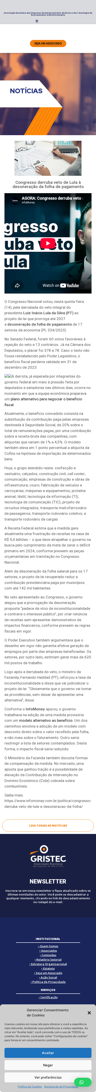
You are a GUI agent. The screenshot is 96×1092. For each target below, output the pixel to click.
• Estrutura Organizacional (48, 964)
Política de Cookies (30, 1086)
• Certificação (48, 997)
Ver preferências (48, 1077)
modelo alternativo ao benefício (46, 720)
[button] (89, 1013)
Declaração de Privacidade (61, 1086)
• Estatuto (48, 968)
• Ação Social (48, 977)
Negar (48, 1065)
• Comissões (48, 955)
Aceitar (48, 1053)
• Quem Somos (48, 946)
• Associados (48, 951)
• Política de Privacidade (48, 982)
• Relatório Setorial (48, 960)
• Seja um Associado (48, 973)
